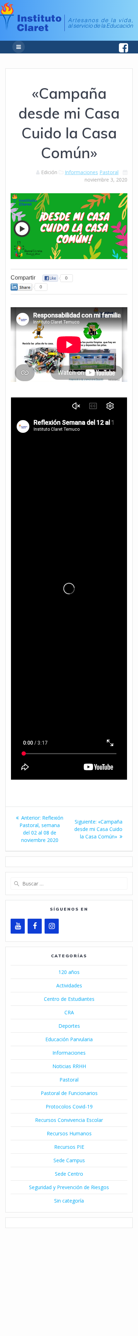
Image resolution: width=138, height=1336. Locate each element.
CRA (69, 1012)
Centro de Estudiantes (69, 999)
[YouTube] (18, 926)
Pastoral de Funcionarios (69, 1093)
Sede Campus (69, 1160)
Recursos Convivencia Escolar (69, 1120)
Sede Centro (69, 1173)
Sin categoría (69, 1200)
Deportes (69, 1025)
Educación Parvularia (69, 1039)
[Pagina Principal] (66, 29)
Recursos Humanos (69, 1133)
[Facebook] (35, 926)
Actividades (69, 985)
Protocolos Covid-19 (69, 1106)
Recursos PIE (69, 1146)
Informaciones (81, 172)
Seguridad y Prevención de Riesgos (69, 1187)
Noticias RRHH (69, 1066)
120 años (69, 972)
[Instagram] (52, 926)
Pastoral (109, 172)
